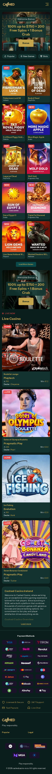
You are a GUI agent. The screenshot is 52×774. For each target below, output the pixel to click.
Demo (14, 83)
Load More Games (26, 264)
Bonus (26, 43)
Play (14, 77)
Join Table (27, 347)
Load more (26, 624)
